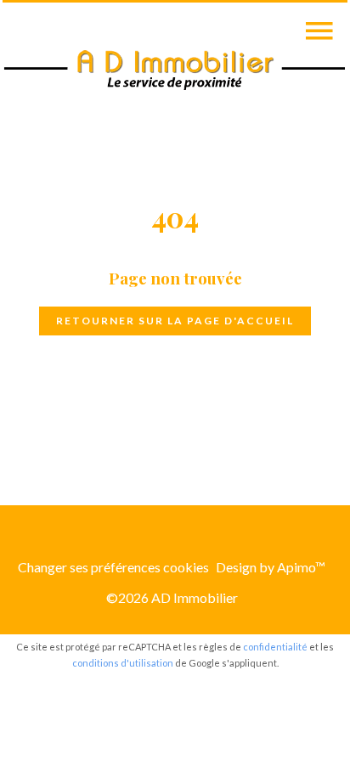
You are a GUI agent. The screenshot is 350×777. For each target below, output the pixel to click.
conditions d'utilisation (122, 662)
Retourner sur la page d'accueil (175, 320)
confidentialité (275, 646)
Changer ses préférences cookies (113, 567)
